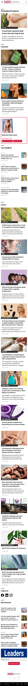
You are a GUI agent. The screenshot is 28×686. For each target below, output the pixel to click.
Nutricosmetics (6, 64)
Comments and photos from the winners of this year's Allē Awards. (13, 524)
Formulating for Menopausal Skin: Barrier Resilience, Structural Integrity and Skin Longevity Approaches (13, 450)
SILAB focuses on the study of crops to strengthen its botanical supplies (10, 179)
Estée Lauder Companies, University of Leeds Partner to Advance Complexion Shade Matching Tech (10, 168)
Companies (3, 164)
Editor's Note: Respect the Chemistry (14, 548)
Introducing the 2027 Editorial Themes (12, 258)
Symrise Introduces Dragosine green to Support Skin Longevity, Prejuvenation (14, 289)
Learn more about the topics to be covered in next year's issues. (12, 262)
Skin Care (4, 351)
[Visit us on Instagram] (11, 595)
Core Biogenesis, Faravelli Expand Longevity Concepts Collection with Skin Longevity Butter (13, 356)
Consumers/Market (5, 187)
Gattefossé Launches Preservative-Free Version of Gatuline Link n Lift (10, 156)
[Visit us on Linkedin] (6, 595)
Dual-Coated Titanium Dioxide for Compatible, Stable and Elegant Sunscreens (13, 103)
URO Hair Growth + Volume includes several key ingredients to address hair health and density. (13, 75)
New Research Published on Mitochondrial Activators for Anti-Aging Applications (9, 626)
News (3, 254)
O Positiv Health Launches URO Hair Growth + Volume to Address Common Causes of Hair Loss (13, 69)
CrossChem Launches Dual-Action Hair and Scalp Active (13, 32)
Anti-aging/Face (6, 419)
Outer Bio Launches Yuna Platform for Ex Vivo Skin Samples (8, 609)
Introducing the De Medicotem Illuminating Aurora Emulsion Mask (13, 423)
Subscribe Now (17, 141)
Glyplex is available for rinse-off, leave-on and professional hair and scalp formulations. (13, 38)
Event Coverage (6, 513)
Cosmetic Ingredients (8, 545)
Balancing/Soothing (7, 479)
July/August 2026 (7, 138)
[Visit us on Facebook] (2, 595)
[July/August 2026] (8, 125)
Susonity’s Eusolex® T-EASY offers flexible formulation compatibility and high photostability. (13, 109)
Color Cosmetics (6, 318)
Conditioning (5, 385)
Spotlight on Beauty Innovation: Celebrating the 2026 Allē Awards (12, 518)
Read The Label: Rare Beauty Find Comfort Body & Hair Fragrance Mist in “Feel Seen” (14, 574)
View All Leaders (14, 663)
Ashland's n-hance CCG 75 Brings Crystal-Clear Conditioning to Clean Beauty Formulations (13, 390)
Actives (4, 27)
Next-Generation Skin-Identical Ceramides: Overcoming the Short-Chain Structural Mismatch (13, 484)
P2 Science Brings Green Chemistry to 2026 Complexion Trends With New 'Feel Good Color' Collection (13, 323)
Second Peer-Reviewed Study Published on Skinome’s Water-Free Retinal (10, 191)
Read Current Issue (7, 141)
